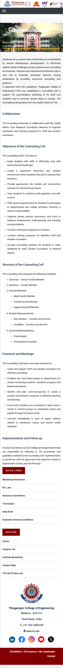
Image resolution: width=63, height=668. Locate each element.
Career (5, 541)
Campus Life (14, 43)
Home (4, 43)
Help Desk (7, 511)
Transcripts (8, 503)
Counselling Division (31, 43)
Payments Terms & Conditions (17, 519)
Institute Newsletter (12, 557)
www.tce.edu (32, 631)
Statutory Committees (13, 495)
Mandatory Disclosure (13, 479)
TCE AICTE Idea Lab (12, 573)
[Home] (31, 4)
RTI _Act (6, 487)
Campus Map (9, 565)
